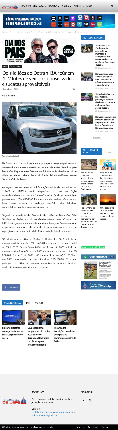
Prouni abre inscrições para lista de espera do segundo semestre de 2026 (65, 334)
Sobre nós (80, 427)
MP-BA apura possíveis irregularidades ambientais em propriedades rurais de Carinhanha (87, 180)
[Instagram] (90, 400)
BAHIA (65, 6)
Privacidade (93, 427)
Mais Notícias (12, 302)
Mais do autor (34, 302)
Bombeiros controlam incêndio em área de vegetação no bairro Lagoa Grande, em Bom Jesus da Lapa (105, 122)
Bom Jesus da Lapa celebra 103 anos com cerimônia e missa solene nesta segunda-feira (104, 79)
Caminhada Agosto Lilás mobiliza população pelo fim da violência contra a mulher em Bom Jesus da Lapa (105, 101)
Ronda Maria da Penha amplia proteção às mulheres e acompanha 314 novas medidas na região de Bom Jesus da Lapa (105, 55)
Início (4, 32)
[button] (112, 6)
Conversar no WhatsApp (93, 247)
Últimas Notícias (15, 66)
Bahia (12, 32)
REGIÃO (52, 6)
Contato (104, 427)
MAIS (89, 6)
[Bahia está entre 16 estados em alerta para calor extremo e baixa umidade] (108, 199)
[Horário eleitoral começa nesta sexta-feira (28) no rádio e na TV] (13, 317)
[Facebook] (83, 400)
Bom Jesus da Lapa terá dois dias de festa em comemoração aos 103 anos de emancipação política (107, 180)
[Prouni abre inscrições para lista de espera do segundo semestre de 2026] (65, 317)
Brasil (5, 324)
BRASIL (78, 6)
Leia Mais (97, 138)
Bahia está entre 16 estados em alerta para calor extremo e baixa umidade (107, 213)
